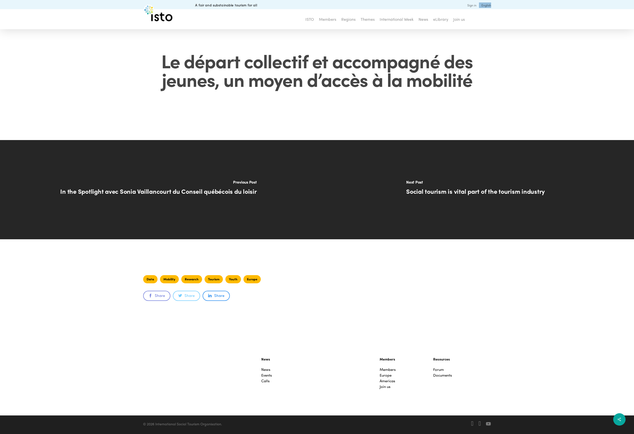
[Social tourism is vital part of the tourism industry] (475, 189)
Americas (387, 381)
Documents (442, 375)
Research (192, 279)
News (265, 369)
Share (160, 295)
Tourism (213, 279)
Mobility (169, 279)
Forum (438, 369)
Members (388, 369)
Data (150, 279)
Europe (252, 279)
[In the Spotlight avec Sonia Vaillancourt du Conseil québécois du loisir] (158, 189)
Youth (233, 279)
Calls (265, 381)
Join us (385, 386)
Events (266, 375)
